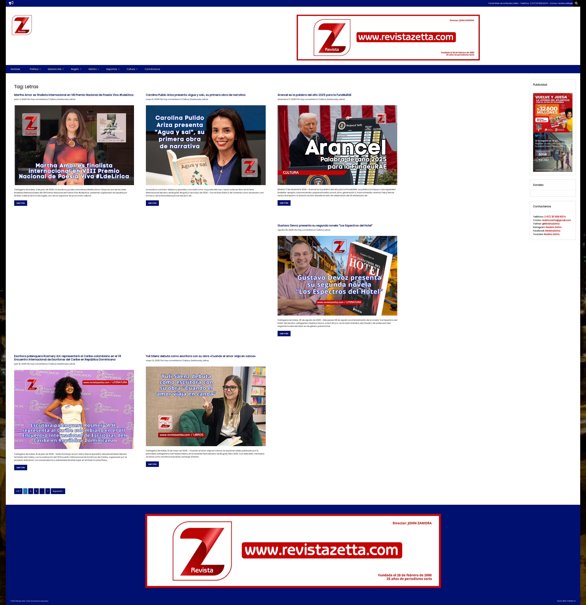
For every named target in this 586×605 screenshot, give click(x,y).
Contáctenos (152, 69)
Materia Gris (54, 69)
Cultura (131, 69)
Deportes (111, 69)
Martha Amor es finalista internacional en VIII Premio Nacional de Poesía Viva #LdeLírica (73, 95)
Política (34, 69)
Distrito (93, 69)
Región (75, 69)
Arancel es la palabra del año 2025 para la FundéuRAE (314, 95)
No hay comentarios (38, 99)
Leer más (20, 203)
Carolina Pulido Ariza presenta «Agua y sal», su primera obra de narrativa (195, 95)
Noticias (15, 69)
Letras (72, 99)
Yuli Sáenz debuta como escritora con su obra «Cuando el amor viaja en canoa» (201, 356)
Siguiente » (58, 491)
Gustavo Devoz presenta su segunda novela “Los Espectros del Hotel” (325, 225)
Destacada (63, 99)
